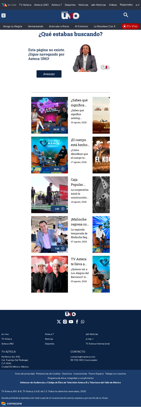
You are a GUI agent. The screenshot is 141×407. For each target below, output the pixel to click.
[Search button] (126, 15)
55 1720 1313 (76, 360)
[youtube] (71, 323)
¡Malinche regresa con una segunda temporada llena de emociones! (80, 222)
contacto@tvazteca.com (82, 357)
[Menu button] (15, 15)
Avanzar (49, 74)
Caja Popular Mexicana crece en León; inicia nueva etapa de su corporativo (80, 182)
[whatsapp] (82, 322)
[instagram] (65, 323)
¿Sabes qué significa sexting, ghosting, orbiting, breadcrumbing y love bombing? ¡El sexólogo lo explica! (80, 103)
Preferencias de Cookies (48, 373)
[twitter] (59, 323)
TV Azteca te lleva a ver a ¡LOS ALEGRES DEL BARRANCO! (80, 261)
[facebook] (77, 323)
